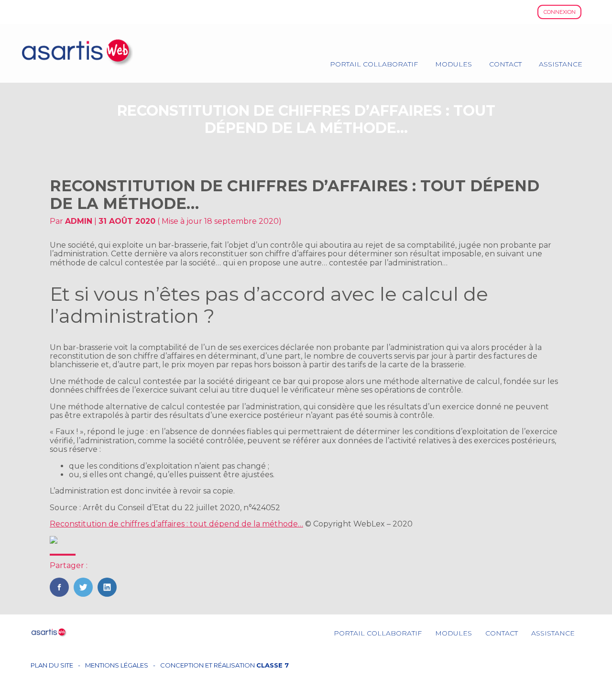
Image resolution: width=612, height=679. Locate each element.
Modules (453, 64)
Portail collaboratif (374, 64)
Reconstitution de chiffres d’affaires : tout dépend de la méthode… (176, 523)
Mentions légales (116, 665)
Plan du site (52, 665)
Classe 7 (272, 665)
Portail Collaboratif (378, 633)
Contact (505, 64)
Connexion (560, 12)
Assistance (560, 64)
